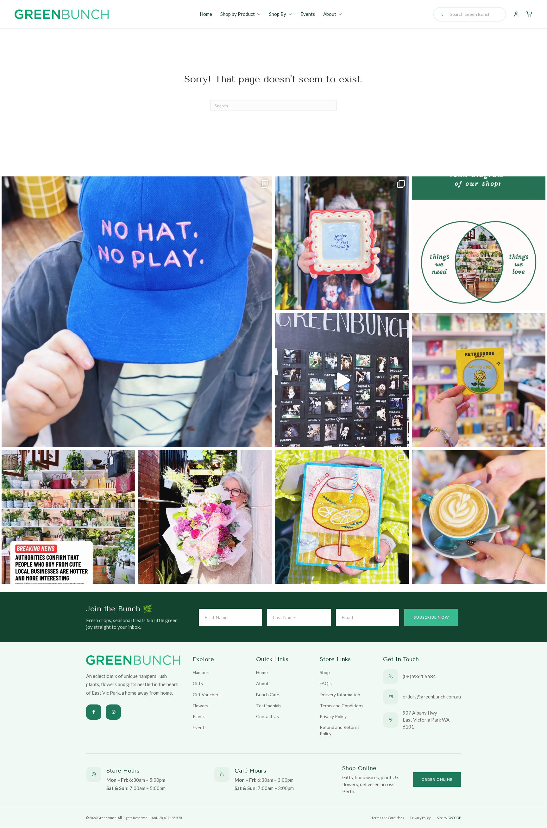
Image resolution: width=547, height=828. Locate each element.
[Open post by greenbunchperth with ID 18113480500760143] (478, 243)
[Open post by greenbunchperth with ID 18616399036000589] (478, 380)
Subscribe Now (431, 617)
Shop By (277, 14)
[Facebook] (93, 712)
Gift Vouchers (207, 694)
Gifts (198, 683)
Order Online (437, 779)
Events (307, 14)
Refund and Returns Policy (340, 730)
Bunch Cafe (267, 694)
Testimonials (268, 705)
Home (206, 14)
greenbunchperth (134, 184)
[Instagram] (113, 712)
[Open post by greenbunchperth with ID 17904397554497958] (342, 517)
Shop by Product (237, 14)
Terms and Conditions (341, 705)
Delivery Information (340, 694)
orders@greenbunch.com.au (432, 696)
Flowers (200, 705)
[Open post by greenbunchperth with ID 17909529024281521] (342, 243)
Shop (325, 672)
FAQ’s (326, 683)
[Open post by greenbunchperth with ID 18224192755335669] (342, 380)
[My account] (516, 14)
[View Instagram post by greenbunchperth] (265, 439)
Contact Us (267, 716)
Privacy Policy (333, 716)
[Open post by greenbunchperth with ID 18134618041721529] (205, 517)
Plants (199, 716)
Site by (449, 818)
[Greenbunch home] (62, 14)
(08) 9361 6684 (419, 676)
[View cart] (529, 14)
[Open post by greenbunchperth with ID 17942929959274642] (478, 517)
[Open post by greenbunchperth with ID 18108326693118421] (137, 311)
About (329, 14)
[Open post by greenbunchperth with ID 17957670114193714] (68, 517)
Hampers (202, 672)
